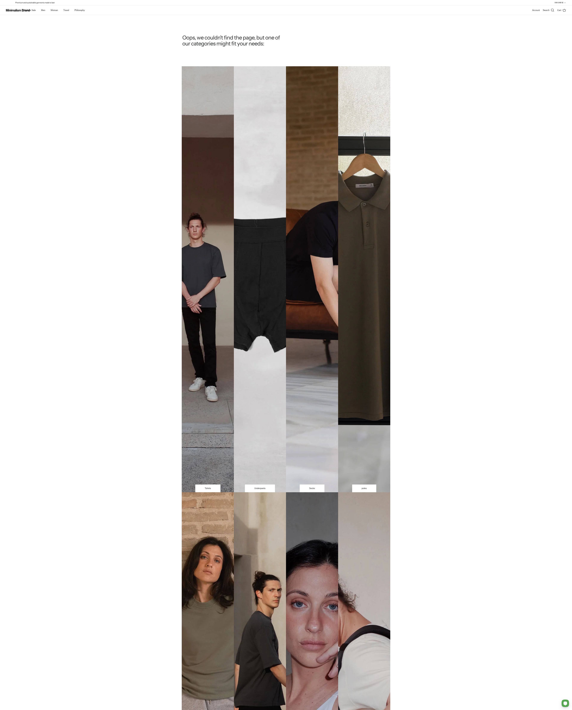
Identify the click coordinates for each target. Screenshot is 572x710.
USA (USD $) (559, 3)
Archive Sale (30, 10)
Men (43, 10)
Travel (66, 10)
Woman (54, 10)
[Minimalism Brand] (18, 10)
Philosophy (79, 10)
